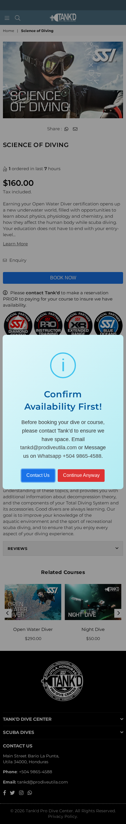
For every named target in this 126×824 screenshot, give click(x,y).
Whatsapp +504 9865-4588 (69, 456)
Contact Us (38, 475)
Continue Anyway (81, 475)
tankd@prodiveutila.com (48, 447)
